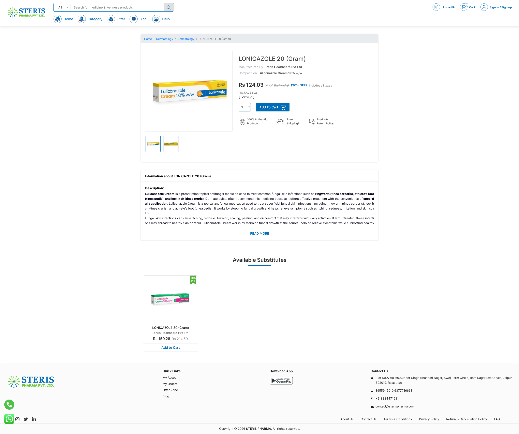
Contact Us (368, 419)
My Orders (170, 384)
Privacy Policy (429, 419)
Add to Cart (170, 347)
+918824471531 (387, 398)
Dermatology (164, 39)
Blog (166, 396)
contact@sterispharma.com (395, 406)
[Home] (26, 12)
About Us (347, 419)
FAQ (497, 419)
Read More (259, 233)
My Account (171, 377)
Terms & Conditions (398, 419)
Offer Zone (170, 390)
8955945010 (384, 390)
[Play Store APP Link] (281, 381)
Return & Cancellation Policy (466, 419)
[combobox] (62, 7)
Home (148, 39)
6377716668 (403, 390)
